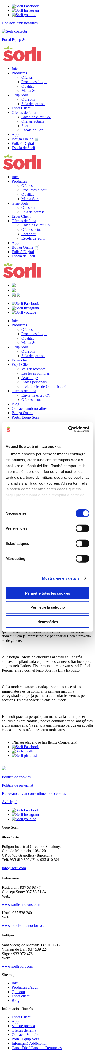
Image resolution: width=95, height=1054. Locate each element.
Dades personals (34, 382)
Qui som (28, 99)
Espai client (20, 360)
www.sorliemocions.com (21, 904)
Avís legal (9, 802)
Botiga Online (22, 413)
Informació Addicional (29, 1043)
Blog (15, 404)
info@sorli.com (14, 868)
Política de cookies (16, 777)
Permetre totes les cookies (47, 593)
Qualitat (27, 86)
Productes (19, 73)
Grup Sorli (20, 95)
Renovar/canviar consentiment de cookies (34, 793)
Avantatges (29, 378)
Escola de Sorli (33, 130)
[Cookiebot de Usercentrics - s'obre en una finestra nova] (68, 429)
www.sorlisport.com (17, 966)
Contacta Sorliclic (25, 1035)
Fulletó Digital (23, 143)
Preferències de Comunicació (43, 386)
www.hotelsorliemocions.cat (24, 925)
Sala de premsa (33, 104)
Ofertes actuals (32, 121)
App (15, 134)
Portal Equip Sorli (25, 417)
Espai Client (21, 108)
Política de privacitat (17, 785)
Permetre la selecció (47, 607)
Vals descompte (33, 369)
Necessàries (47, 621)
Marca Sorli (30, 90)
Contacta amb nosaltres (29, 408)
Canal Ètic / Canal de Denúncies (37, 1048)
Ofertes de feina (24, 112)
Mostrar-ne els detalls (60, 578)
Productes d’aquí (34, 82)
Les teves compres (35, 373)
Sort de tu (28, 126)
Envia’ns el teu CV (36, 117)
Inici (15, 69)
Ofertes (27, 77)
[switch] (82, 528)
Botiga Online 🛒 (25, 139)
